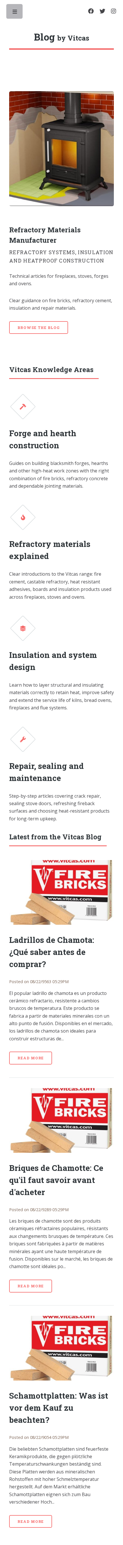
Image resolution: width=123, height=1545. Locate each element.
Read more (30, 1058)
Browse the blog (38, 327)
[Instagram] (113, 11)
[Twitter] (102, 11)
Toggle (15, 13)
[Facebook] (91, 11)
